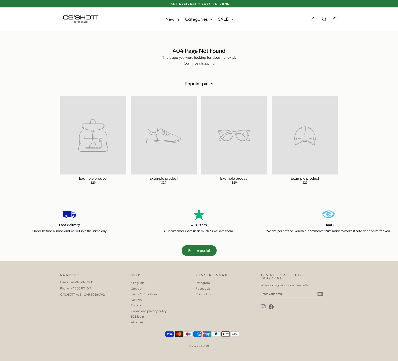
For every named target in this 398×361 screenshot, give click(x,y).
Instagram (203, 283)
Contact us (203, 294)
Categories (197, 19)
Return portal (199, 250)
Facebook (203, 288)
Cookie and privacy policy (149, 311)
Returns (136, 305)
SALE (224, 19)
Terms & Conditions (144, 294)
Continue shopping (199, 63)
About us (137, 322)
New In (172, 19)
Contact (136, 288)
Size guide (137, 283)
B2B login (137, 316)
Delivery (136, 300)
